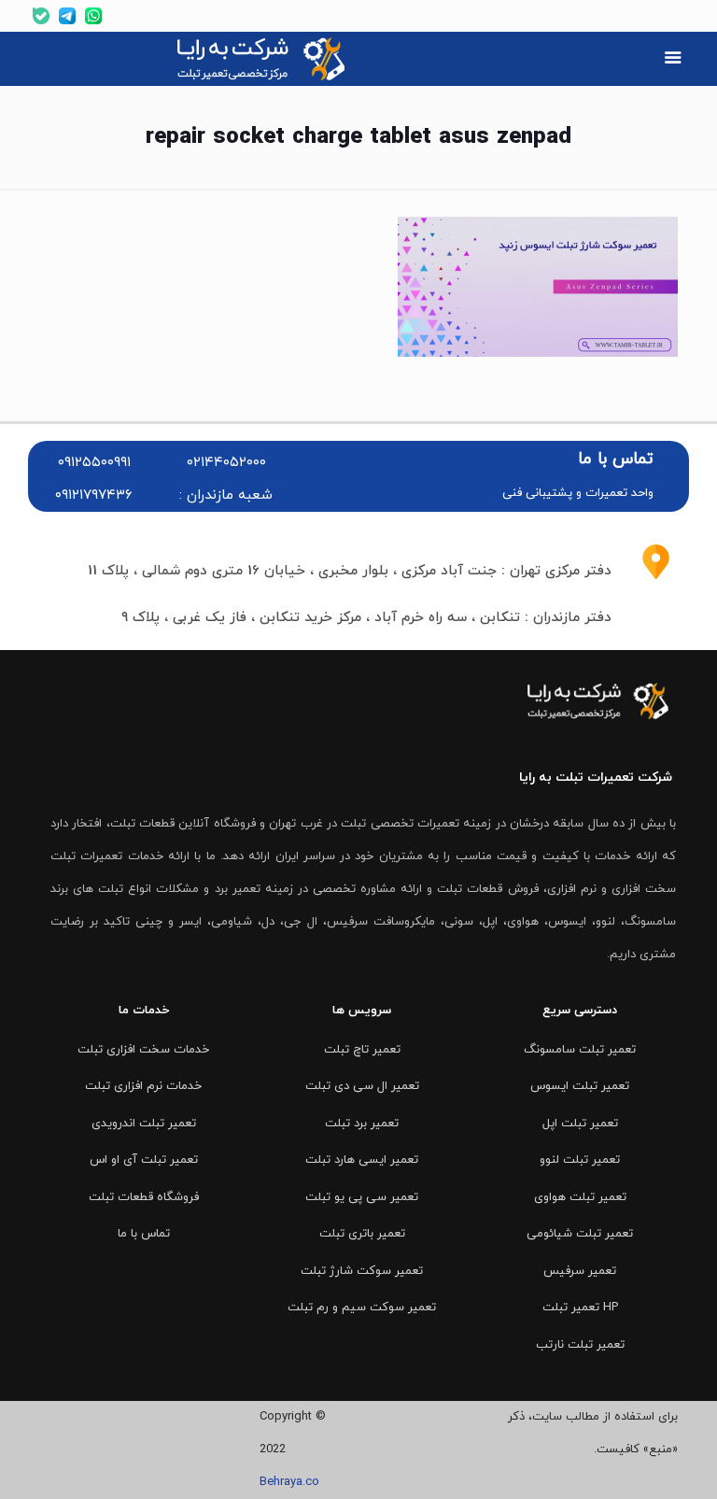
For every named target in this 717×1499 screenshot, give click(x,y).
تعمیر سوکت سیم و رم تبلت (362, 1307)
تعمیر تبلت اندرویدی (143, 1123)
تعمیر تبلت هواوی (580, 1197)
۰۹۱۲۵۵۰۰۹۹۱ (94, 463)
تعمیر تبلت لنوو (580, 1160)
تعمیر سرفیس (579, 1271)
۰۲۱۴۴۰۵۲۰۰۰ (226, 463)
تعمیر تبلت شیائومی (580, 1233)
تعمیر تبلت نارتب (580, 1344)
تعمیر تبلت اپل (580, 1123)
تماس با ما (144, 1233)
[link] (263, 59)
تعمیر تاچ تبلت (362, 1049)
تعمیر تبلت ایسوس (579, 1086)
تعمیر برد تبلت (362, 1123)
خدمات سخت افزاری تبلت (143, 1049)
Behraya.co (289, 1482)
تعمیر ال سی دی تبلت (362, 1086)
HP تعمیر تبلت (580, 1307)
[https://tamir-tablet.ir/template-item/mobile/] (672, 59)
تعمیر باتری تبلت (362, 1233)
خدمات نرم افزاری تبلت (143, 1086)
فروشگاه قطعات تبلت (144, 1197)
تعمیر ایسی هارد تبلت (361, 1160)
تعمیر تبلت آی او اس (144, 1160)
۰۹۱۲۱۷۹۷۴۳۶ (94, 495)
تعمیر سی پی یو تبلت (361, 1197)
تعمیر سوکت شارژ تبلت (362, 1271)
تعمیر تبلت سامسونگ (580, 1049)
